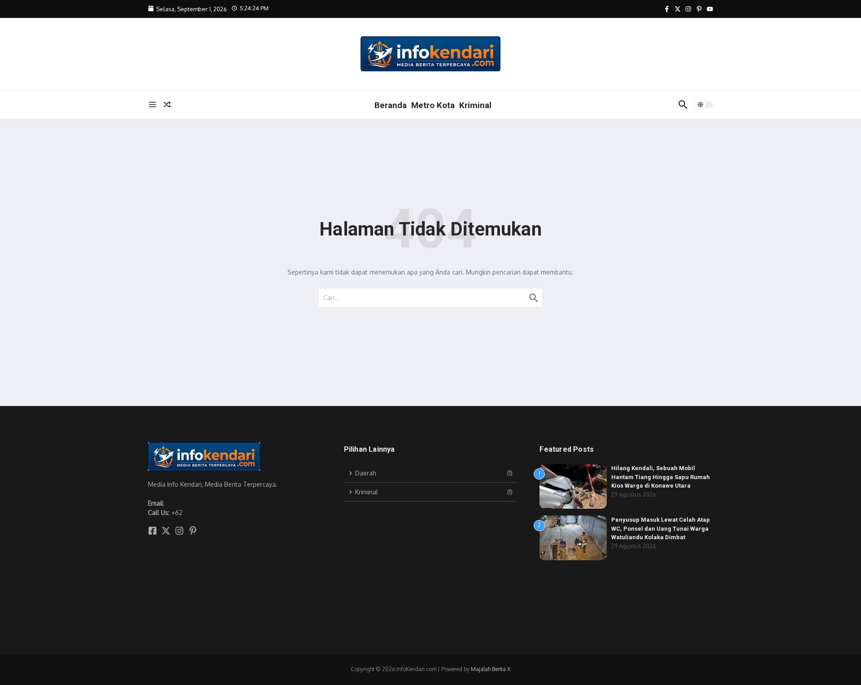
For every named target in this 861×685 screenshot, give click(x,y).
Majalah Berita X (490, 669)
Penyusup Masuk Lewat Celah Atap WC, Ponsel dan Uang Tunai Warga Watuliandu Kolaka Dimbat (660, 528)
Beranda (390, 105)
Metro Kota (433, 105)
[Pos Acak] (167, 104)
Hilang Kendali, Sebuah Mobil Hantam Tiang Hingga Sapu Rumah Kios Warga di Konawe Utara (660, 477)
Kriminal (475, 105)
